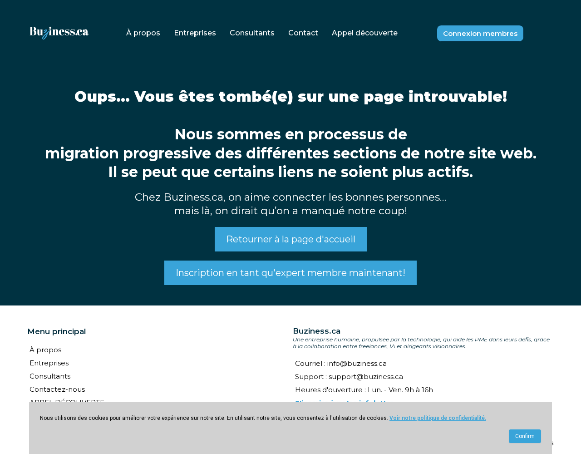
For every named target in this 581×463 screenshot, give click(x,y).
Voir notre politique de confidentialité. (437, 418)
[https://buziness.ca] (59, 33)
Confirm (525, 436)
